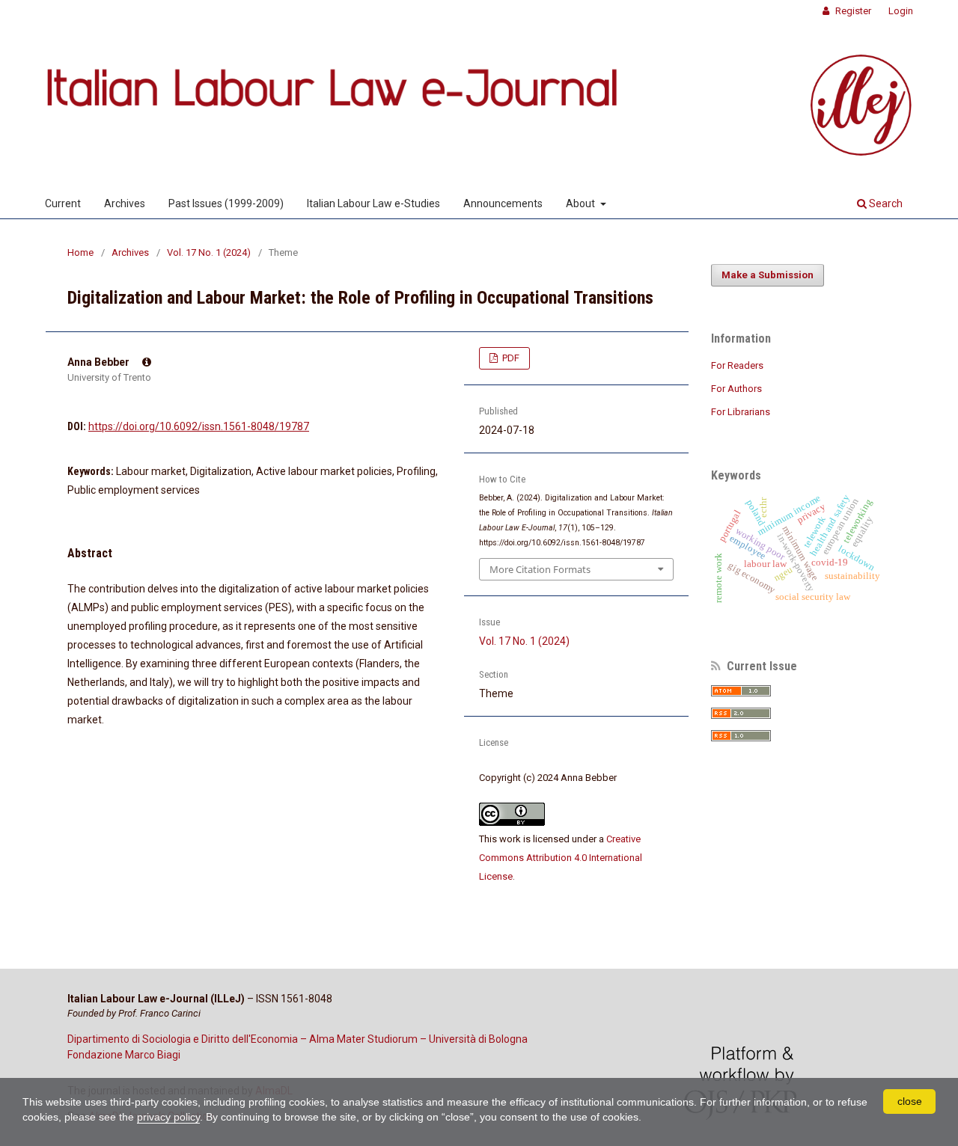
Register (852, 10)
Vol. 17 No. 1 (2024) (209, 252)
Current (63, 203)
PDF (509, 358)
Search (885, 203)
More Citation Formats (540, 569)
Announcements (503, 203)
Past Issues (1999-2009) (226, 203)
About (581, 203)
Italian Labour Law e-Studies (373, 203)
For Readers (737, 365)
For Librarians (740, 411)
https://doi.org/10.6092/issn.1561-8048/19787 (198, 426)
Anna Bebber (99, 362)
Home (80, 252)
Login (900, 10)
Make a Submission (767, 275)
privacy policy (168, 1117)
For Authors (736, 388)
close (909, 1101)
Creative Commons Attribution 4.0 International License (560, 857)
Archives (124, 203)
